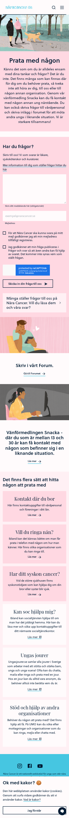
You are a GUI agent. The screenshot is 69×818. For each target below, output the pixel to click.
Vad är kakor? (32, 799)
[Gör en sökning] (53, 7)
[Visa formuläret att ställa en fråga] (62, 811)
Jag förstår (34, 810)
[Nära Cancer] (19, 7)
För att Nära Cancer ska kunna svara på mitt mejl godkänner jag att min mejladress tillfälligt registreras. (35, 236)
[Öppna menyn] (62, 7)
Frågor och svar (17, 251)
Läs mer (32, 461)
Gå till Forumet (32, 373)
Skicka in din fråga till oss (25, 284)
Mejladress (10, 223)
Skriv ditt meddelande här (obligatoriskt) (24, 205)
